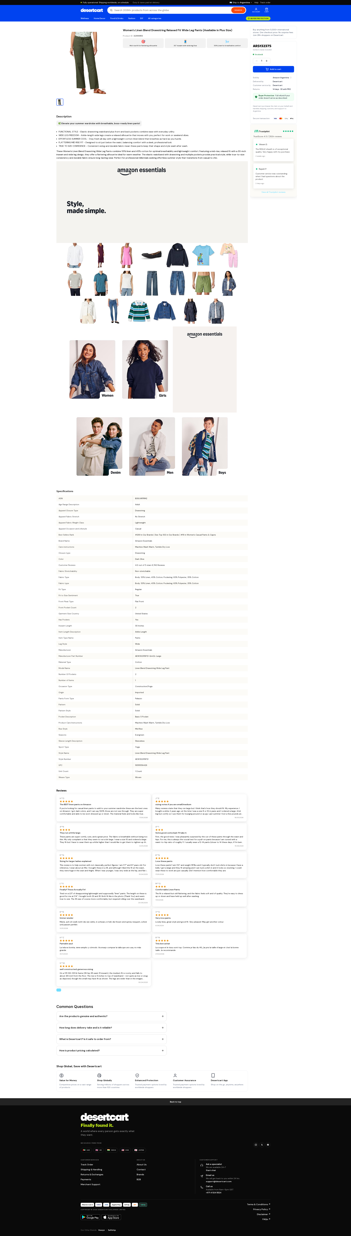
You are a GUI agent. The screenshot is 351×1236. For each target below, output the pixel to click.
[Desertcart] (92, 10)
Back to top (175, 1102)
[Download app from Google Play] (90, 1217)
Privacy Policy (261, 1209)
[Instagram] (255, 1144)
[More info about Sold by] (290, 77)
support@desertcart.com (219, 1181)
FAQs (266, 1219)
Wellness (85, 18)
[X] (261, 1144)
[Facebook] (267, 1144)
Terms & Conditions (258, 1204)
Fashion (131, 18)
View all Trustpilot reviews (273, 192)
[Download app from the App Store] (111, 1217)
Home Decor (99, 18)
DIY (141, 18)
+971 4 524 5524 (213, 1192)
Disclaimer (263, 1214)
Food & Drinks (116, 18)
